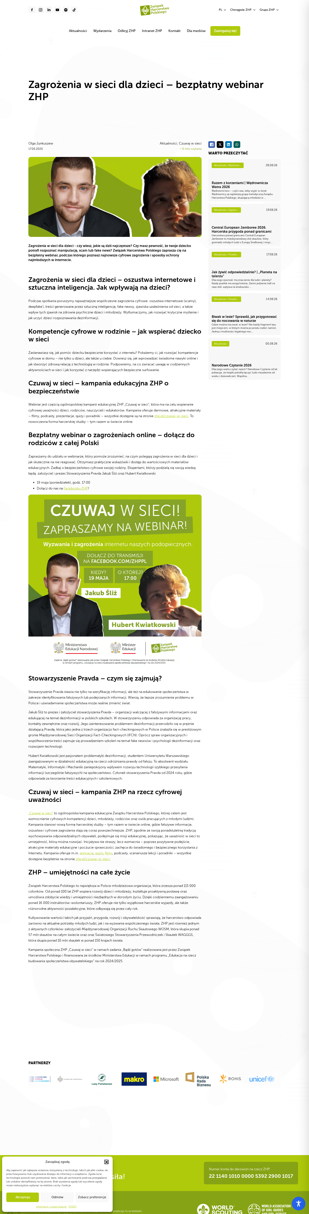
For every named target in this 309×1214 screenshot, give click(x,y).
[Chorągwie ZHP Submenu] (255, 9)
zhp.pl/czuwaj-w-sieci (171, 416)
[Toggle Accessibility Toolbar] (298, 1203)
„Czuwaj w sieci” (40, 813)
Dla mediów (196, 31)
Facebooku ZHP (76, 488)
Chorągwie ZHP (241, 10)
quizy (99, 853)
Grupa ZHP (267, 10)
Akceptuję (23, 1197)
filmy (108, 853)
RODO (73, 1206)
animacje (87, 853)
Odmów (57, 1197)
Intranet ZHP (152, 31)
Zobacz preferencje (92, 1197)
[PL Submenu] (225, 9)
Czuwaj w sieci (190, 143)
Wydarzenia (102, 31)
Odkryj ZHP (127, 31)
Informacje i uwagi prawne (51, 1206)
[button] (106, 1162)
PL (220, 10)
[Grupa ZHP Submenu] (278, 9)
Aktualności (78, 31)
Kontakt (174, 31)
